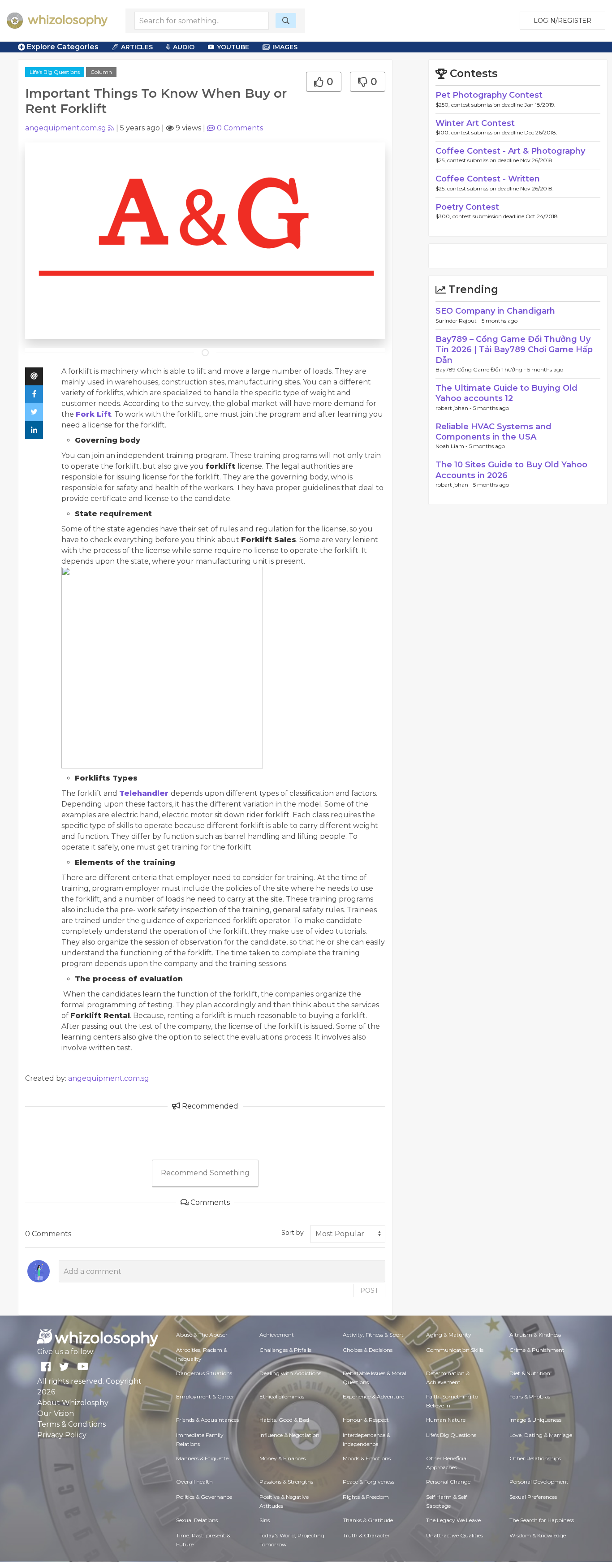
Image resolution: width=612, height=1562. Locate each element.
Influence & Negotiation (289, 1435)
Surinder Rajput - (458, 320)
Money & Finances (282, 1458)
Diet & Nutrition (529, 1373)
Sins (264, 1520)
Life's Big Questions (55, 72)
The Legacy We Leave (453, 1520)
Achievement (276, 1334)
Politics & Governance (204, 1496)
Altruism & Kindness (535, 1334)
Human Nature (445, 1419)
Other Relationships (535, 1458)
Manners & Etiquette (202, 1458)
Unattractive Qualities (454, 1535)
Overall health (194, 1481)
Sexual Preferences (533, 1496)
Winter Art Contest (475, 123)
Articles (137, 47)
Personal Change (448, 1481)
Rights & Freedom (366, 1496)
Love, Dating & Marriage (540, 1435)
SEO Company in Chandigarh (495, 311)
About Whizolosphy (72, 1402)
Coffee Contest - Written (487, 179)
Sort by (292, 1233)
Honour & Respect (366, 1419)
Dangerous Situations (204, 1373)
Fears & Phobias (529, 1396)
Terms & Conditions (71, 1424)
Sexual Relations (197, 1520)
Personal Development (539, 1481)
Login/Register (562, 21)
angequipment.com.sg (65, 128)
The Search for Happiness (541, 1520)
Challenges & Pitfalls (285, 1349)
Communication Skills (454, 1349)
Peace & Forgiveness (368, 1481)
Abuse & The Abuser (202, 1334)
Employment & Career (205, 1396)
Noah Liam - (452, 446)
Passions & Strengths (286, 1481)
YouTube (233, 47)
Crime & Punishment (537, 1349)
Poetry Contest (467, 207)
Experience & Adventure (373, 1396)
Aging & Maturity (448, 1334)
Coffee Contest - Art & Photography (510, 151)
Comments (240, 128)
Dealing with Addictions (290, 1373)
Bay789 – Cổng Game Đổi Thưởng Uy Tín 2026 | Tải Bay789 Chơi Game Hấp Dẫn (514, 349)
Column (101, 72)
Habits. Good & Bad (284, 1419)
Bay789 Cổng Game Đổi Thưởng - (481, 369)
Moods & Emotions (367, 1458)
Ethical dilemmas (281, 1396)
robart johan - (454, 408)
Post (369, 1290)
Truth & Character (366, 1535)
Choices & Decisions (367, 1349)
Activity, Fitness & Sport (373, 1334)
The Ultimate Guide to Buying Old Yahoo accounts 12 (506, 393)
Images (284, 47)
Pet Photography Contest (489, 95)
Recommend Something (205, 1173)
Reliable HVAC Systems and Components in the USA (493, 432)
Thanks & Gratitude (368, 1520)
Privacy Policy (61, 1435)
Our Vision (55, 1413)
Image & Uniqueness (535, 1419)
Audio (183, 47)
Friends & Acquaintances (207, 1419)
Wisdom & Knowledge (537, 1535)
